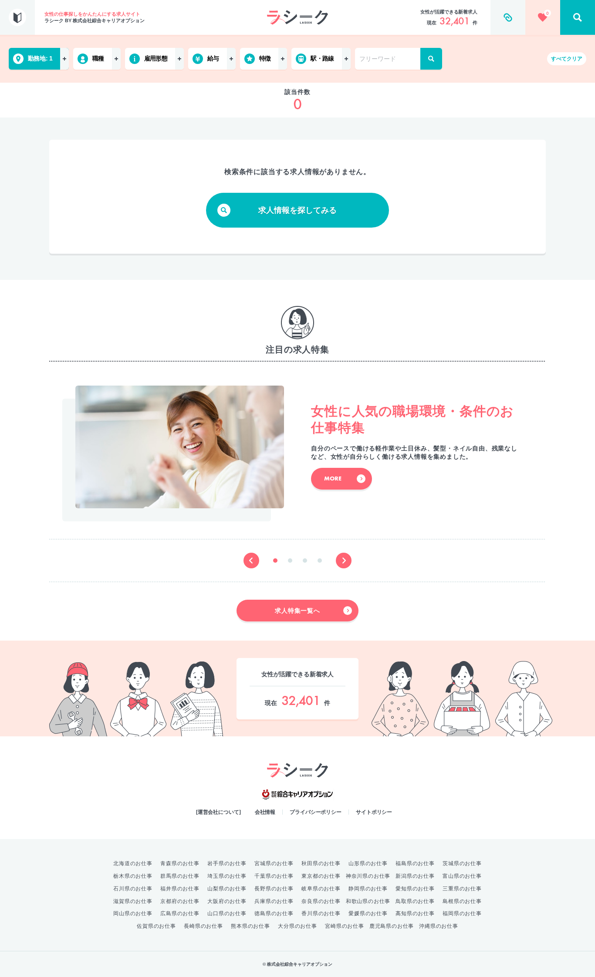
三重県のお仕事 (462, 889)
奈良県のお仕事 (321, 901)
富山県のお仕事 (462, 876)
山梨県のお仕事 (227, 889)
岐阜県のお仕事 (321, 889)
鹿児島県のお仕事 (391, 926)
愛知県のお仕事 (415, 889)
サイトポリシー (374, 812)
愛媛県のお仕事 (368, 913)
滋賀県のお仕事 (132, 901)
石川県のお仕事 (132, 889)
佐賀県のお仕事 (156, 926)
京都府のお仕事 (179, 901)
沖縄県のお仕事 (438, 926)
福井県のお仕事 (179, 889)
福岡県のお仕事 (462, 913)
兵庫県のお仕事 (274, 901)
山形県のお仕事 (368, 863)
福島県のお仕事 (415, 863)
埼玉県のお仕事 (227, 876)
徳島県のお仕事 (274, 913)
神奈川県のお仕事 (368, 876)
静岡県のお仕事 (368, 889)
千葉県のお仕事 (274, 876)
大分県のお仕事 (297, 926)
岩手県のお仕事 (227, 863)
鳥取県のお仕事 (415, 901)
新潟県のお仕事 (415, 876)
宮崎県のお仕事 (344, 926)
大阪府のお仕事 (227, 901)
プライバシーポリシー (315, 812)
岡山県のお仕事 (132, 913)
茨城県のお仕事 (462, 863)
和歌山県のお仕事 (368, 901)
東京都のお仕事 (321, 876)
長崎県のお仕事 (203, 926)
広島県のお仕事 (179, 913)
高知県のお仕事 (415, 913)
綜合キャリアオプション (297, 795)
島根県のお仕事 (462, 901)
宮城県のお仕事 (274, 863)
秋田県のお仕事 (321, 863)
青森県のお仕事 (179, 863)
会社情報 (265, 812)
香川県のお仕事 (321, 913)
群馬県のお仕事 (179, 876)
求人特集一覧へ (297, 610)
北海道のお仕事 (132, 863)
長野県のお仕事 (274, 889)
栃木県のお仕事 (132, 876)
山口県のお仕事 (227, 913)
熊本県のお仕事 (250, 926)
